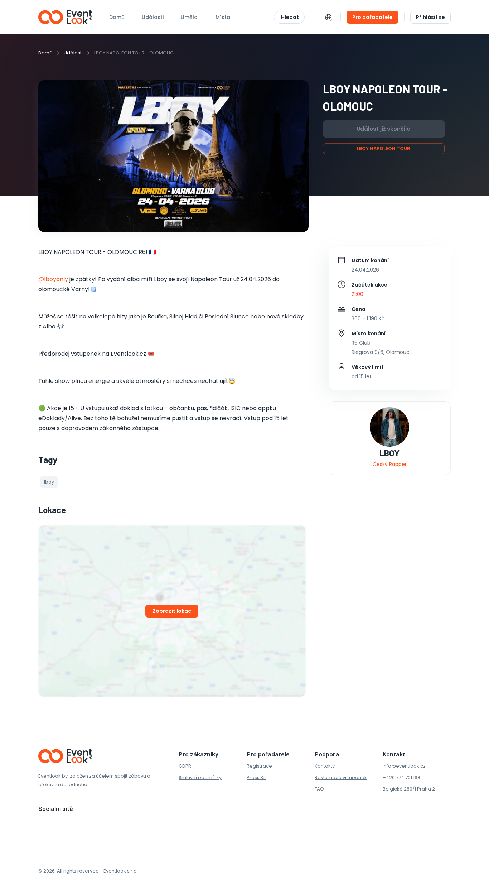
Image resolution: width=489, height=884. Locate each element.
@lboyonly (53, 279)
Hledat (290, 17)
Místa (223, 17)
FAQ (319, 788)
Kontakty (325, 766)
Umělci (189, 17)
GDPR (185, 766)
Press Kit (256, 777)
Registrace (259, 766)
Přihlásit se (430, 17)
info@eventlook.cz (404, 766)
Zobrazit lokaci (172, 611)
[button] (49, 482)
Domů (117, 17)
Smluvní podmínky (200, 777)
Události (73, 52)
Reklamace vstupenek (341, 777)
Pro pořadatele (372, 17)
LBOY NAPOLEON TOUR (383, 148)
